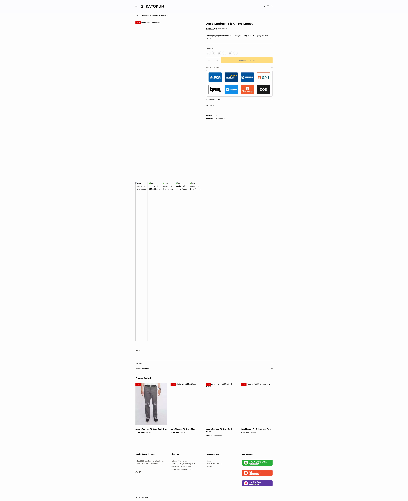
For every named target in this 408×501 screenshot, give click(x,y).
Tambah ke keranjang (246, 60)
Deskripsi (138, 363)
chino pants (220, 118)
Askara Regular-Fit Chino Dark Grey (151, 429)
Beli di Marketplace (213, 99)
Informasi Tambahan (142, 368)
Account (210, 466)
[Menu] (136, 6)
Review (138, 350)
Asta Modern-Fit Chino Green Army (256, 429)
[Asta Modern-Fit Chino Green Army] (257, 404)
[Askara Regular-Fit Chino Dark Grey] (151, 404)
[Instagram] (140, 472)
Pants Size (210, 49)
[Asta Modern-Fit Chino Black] (186, 404)
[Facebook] (136, 472)
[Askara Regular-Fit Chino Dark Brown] (221, 404)
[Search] (272, 6)
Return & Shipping (214, 464)
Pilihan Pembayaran (213, 67)
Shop (209, 461)
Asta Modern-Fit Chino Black (183, 429)
